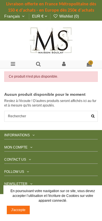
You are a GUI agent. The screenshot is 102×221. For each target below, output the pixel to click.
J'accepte (18, 210)
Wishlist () (68, 16)
